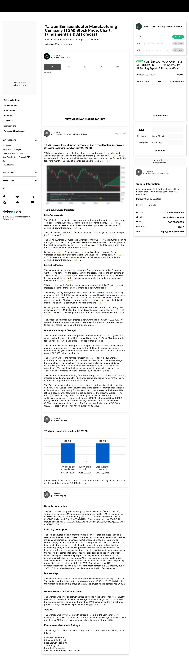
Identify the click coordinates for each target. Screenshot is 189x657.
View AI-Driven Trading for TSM (85, 118)
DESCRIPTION (143, 81)
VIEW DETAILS (176, 81)
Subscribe (160, 150)
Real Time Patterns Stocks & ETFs (17, 157)
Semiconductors (153, 199)
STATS (159, 81)
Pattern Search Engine (12, 149)
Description (142, 142)
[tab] (52, 67)
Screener (6, 161)
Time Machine (8, 165)
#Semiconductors (63, 44)
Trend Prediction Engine (13, 153)
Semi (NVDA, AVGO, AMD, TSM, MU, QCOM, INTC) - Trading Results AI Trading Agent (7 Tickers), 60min (159, 65)
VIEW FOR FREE (160, 115)
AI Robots (7, 146)
